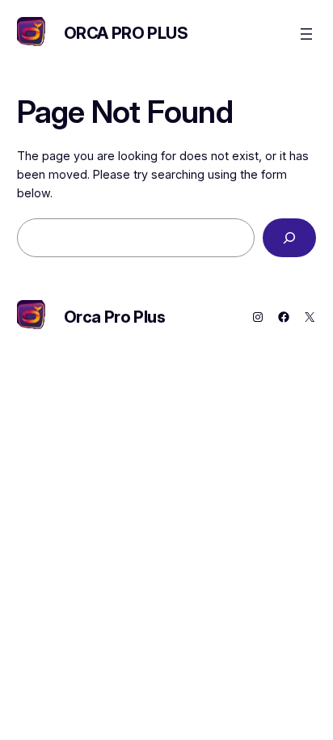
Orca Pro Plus (126, 33)
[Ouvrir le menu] (306, 34)
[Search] (289, 237)
